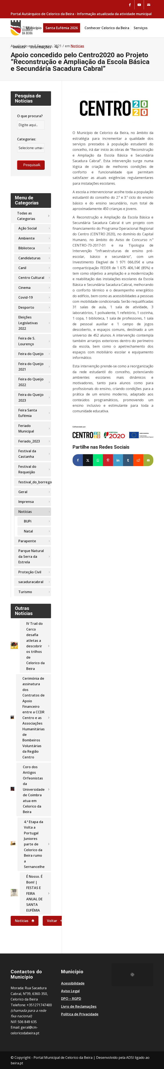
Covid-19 (25, 297)
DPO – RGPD (71, 998)
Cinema (24, 287)
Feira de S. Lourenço (26, 341)
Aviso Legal (70, 991)
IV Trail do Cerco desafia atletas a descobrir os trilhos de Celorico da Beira (35, 646)
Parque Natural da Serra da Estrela (31, 556)
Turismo (25, 591)
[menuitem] (17, 27)
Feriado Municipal (26, 428)
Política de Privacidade (79, 1014)
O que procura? (30, 116)
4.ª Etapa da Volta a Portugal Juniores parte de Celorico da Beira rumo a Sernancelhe (34, 844)
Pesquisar (31, 165)
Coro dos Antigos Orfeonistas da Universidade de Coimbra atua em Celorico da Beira (34, 789)
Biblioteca (26, 248)
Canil (22, 267)
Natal (28, 531)
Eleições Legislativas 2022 (28, 323)
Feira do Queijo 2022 (31, 382)
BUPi (27, 521)
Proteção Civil (29, 572)
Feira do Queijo (31, 353)
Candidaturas (29, 258)
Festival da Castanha (27, 454)
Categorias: (26, 139)
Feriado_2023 (29, 441)
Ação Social (27, 228)
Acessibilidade (73, 983)
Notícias (25, 511)
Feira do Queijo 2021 (31, 366)
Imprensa (26, 501)
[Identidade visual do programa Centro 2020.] (113, 108)
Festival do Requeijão (27, 469)
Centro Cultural (31, 277)
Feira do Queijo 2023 (31, 397)
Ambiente (26, 238)
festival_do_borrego (34, 482)
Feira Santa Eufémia (27, 413)
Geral (22, 492)
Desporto (26, 307)
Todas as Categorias (26, 216)
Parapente (27, 541)
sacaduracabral (30, 581)
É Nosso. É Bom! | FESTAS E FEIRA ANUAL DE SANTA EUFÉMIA (34, 893)
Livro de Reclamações (79, 1006)
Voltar (52, 920)
